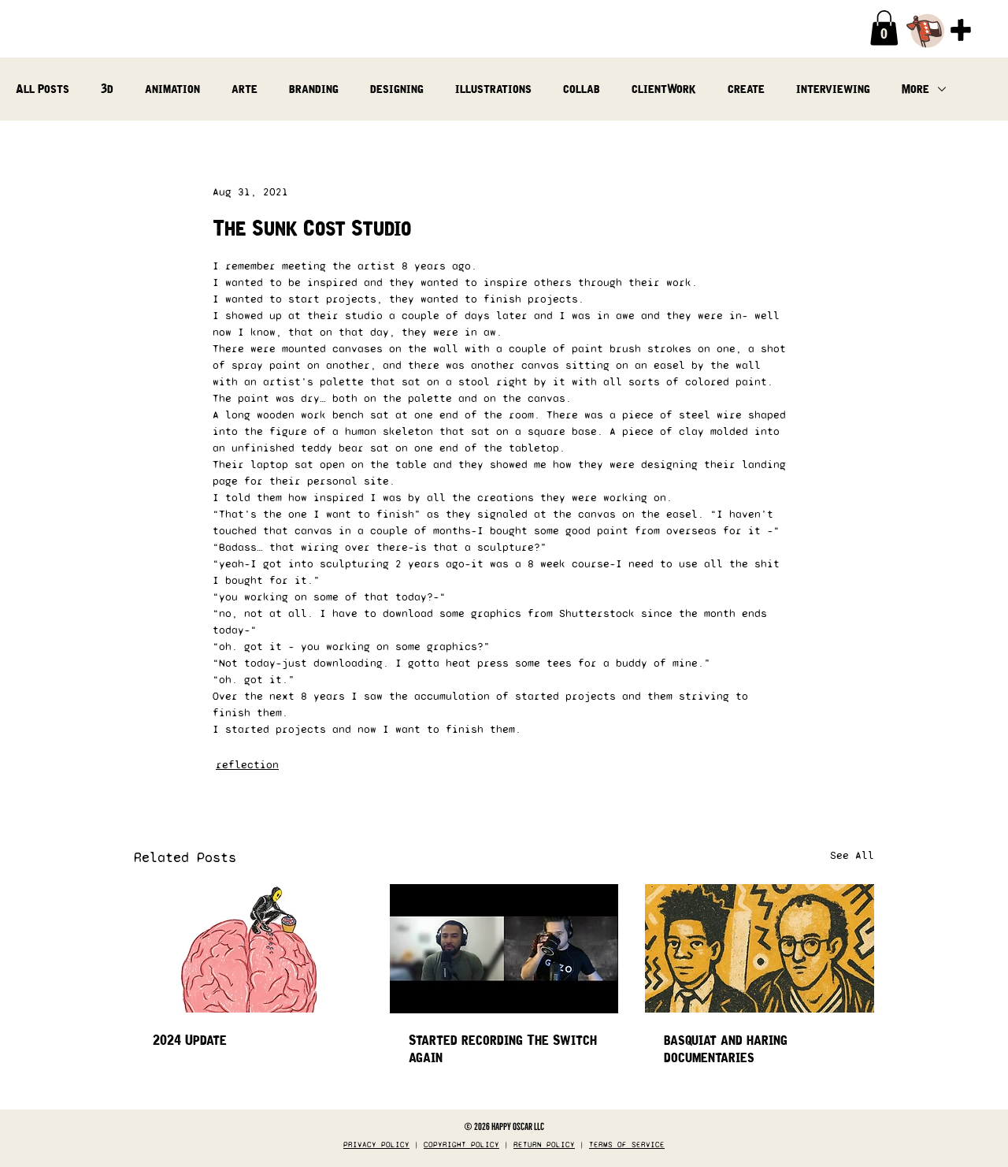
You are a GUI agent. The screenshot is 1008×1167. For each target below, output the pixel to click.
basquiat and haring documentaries (726, 1048)
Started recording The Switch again (503, 1048)
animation (172, 88)
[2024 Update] (248, 948)
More (915, 88)
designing (397, 88)
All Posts (42, 88)
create (746, 88)
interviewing (833, 88)
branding (314, 88)
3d (107, 88)
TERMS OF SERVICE (627, 1145)
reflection (247, 764)
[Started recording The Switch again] (504, 948)
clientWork (664, 88)
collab (581, 88)
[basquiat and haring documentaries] (759, 948)
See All (852, 855)
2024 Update (190, 1040)
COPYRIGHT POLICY (461, 1145)
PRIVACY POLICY (376, 1145)
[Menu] (961, 30)
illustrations (493, 88)
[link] (884, 28)
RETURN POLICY (544, 1145)
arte (245, 88)
